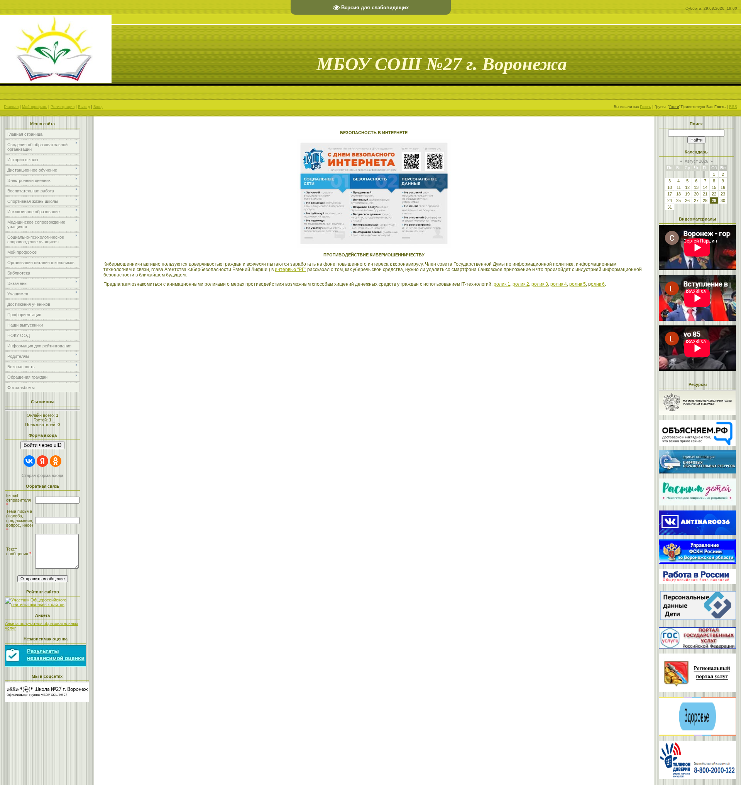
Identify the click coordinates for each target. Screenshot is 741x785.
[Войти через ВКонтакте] (29, 461)
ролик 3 (539, 284)
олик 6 (598, 284)
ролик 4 (558, 284)
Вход (98, 106)
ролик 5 (577, 284)
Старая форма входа (42, 475)
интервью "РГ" (290, 269)
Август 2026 (696, 161)
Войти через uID (42, 445)
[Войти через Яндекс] (42, 461)
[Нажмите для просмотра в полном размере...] (374, 246)
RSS (733, 106)
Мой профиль (34, 106)
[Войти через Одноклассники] (55, 461)
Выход (84, 106)
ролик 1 (502, 284)
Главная (11, 106)
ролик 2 (521, 284)
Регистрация (62, 106)
